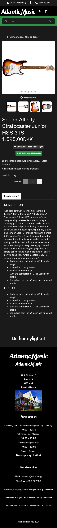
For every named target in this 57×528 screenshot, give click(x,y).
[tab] (46, 10)
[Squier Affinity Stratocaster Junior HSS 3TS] (28, 67)
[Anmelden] (39, 10)
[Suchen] (50, 21)
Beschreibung (11, 196)
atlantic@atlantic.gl (31, 476)
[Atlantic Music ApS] (18, 12)
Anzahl (18, 181)
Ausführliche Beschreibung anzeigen (20, 168)
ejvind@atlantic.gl (35, 505)
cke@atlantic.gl (36, 489)
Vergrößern (29, 97)
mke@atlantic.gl (34, 497)
